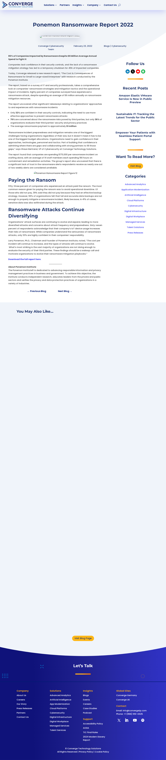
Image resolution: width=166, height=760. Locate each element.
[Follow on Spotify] (143, 71)
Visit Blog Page (83, 638)
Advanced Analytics (135, 184)
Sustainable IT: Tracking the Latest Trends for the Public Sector (135, 117)
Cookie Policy (102, 751)
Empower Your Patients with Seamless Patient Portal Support (135, 136)
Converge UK (123, 699)
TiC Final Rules (90, 732)
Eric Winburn (28, 623)
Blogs (86, 695)
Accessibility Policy (93, 723)
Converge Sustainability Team (38, 519)
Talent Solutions (135, 227)
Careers (21, 699)
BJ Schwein (28, 411)
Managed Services (135, 221)
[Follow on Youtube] (138, 71)
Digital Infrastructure (135, 211)
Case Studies (90, 708)
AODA (86, 727)
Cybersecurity (135, 205)
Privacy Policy (86, 751)
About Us (21, 695)
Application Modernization (135, 189)
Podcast (87, 712)
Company (92, 5)
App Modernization (60, 704)
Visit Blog (135, 166)
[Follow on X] (133, 71)
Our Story (21, 704)
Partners (65, 5)
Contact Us (110, 5)
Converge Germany (126, 695)
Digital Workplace (135, 216)
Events (86, 699)
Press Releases (135, 232)
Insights (77, 5)
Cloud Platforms (135, 200)
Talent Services (58, 730)
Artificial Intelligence (135, 195)
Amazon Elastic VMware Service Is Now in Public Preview (135, 99)
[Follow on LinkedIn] (128, 71)
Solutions (49, 5)
